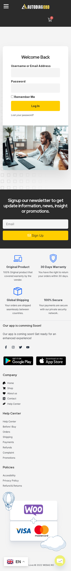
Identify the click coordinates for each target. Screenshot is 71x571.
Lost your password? (22, 115)
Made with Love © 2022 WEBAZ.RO (35, 565)
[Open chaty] (60, 560)
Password (18, 81)
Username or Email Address (31, 66)
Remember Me (24, 97)
